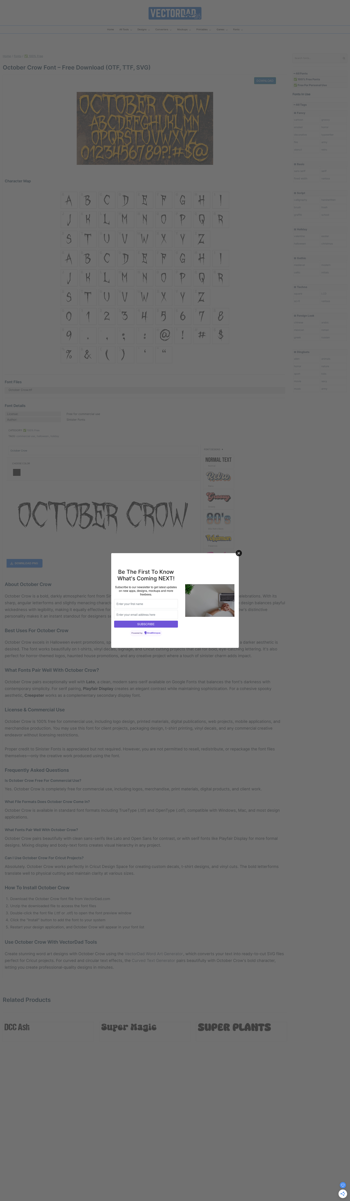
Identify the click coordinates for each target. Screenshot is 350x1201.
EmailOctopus (153, 633)
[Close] (239, 553)
